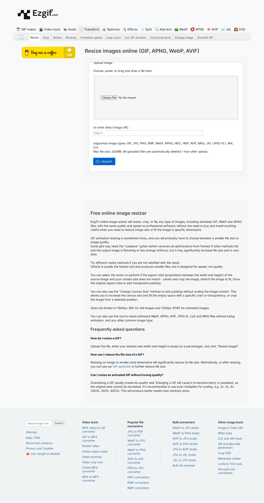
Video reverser (92, 457)
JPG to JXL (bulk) (184, 454)
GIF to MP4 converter (89, 438)
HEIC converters (138, 477)
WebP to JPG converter (136, 442)
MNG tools (225, 433)
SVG (242, 29)
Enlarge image (184, 37)
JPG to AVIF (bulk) (185, 449)
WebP (183, 29)
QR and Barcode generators (229, 445)
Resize (34, 37)
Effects (132, 29)
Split (148, 29)
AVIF (215, 29)
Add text (165, 29)
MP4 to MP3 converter (90, 478)
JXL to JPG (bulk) (184, 460)
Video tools (52, 29)
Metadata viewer (229, 458)
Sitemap (31, 432)
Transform (91, 29)
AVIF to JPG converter (135, 460)
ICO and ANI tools (230, 438)
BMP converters (138, 488)
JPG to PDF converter (135, 433)
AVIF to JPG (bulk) (185, 438)
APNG (199, 29)
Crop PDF (224, 453)
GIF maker (28, 29)
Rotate (57, 37)
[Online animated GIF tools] (38, 14)
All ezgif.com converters (226, 471)
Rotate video (90, 446)
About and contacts (39, 443)
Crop (46, 37)
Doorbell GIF (205, 37)
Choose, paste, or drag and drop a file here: (122, 70)
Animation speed (91, 37)
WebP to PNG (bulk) (186, 433)
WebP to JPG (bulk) (186, 427)
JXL (228, 29)
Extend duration (160, 37)
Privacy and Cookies (39, 448)
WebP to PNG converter (136, 451)
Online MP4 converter (90, 469)
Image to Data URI (230, 427)
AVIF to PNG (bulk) (185, 444)
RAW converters (138, 482)
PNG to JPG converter (135, 469)
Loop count (113, 37)
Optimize (113, 29)
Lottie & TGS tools (230, 464)
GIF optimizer (122, 366)
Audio (72, 29)
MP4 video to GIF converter (93, 429)
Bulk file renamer (184, 465)
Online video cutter (95, 451)
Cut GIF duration (135, 37)
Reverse (71, 37)
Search (59, 423)
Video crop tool (92, 462)
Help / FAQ (33, 437)
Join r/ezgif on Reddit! (45, 453)
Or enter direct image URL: (111, 127)
